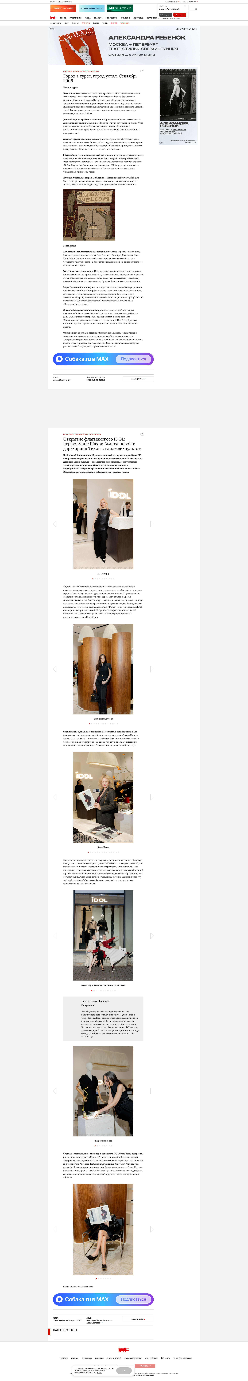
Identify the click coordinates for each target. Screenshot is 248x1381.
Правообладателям (133, 1354)
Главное (75, 23)
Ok (124, 1370)
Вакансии (99, 1354)
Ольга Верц (103, 576)
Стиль (105, 23)
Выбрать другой (165, 15)
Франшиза (165, 1354)
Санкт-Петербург (171, 2)
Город (63, 18)
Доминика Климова (103, 722)
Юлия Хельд (103, 850)
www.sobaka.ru (131, 177)
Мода (88, 18)
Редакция (64, 1354)
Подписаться (79, 71)
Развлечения (76, 18)
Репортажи (68, 437)
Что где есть (111, 18)
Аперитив (86, 23)
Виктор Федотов (93, 1326)
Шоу (66, 23)
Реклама (74, 1354)
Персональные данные (182, 1354)
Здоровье (138, 18)
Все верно (179, 15)
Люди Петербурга (114, 1354)
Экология (125, 18)
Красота (98, 18)
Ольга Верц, (91, 1323)
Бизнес (96, 23)
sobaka (55, 380)
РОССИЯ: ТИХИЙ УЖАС (96, 380)
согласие (91, 1370)
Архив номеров (151, 1354)
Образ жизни (152, 18)
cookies (99, 1373)
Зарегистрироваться (65, 2)
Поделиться (93, 71)
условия (78, 1370)
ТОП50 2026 (124, 23)
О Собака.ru (87, 1354)
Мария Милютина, (104, 1323)
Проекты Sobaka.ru (189, 2)
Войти (52, 2)
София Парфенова (60, 1323)
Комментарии (137, 379)
